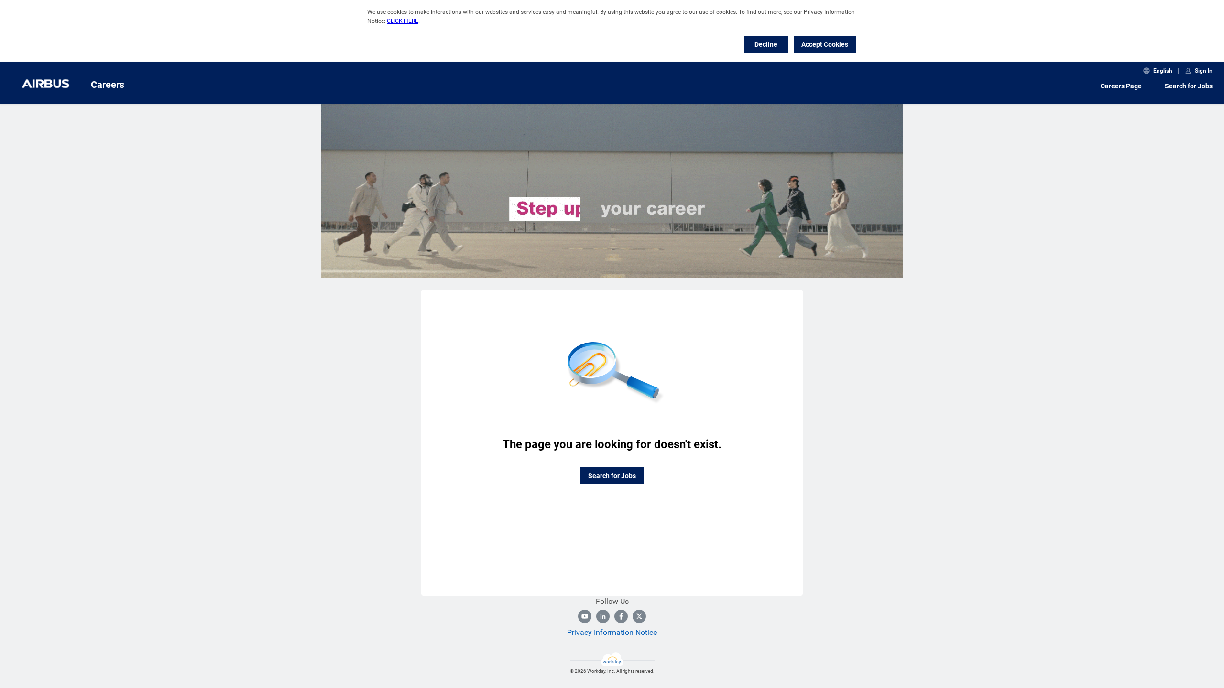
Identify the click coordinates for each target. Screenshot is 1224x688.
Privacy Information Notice (612, 632)
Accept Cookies (824, 44)
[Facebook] (621, 616)
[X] (639, 616)
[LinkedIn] (603, 616)
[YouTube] (584, 616)
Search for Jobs (1189, 86)
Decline (765, 44)
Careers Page (1121, 86)
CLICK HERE (402, 21)
